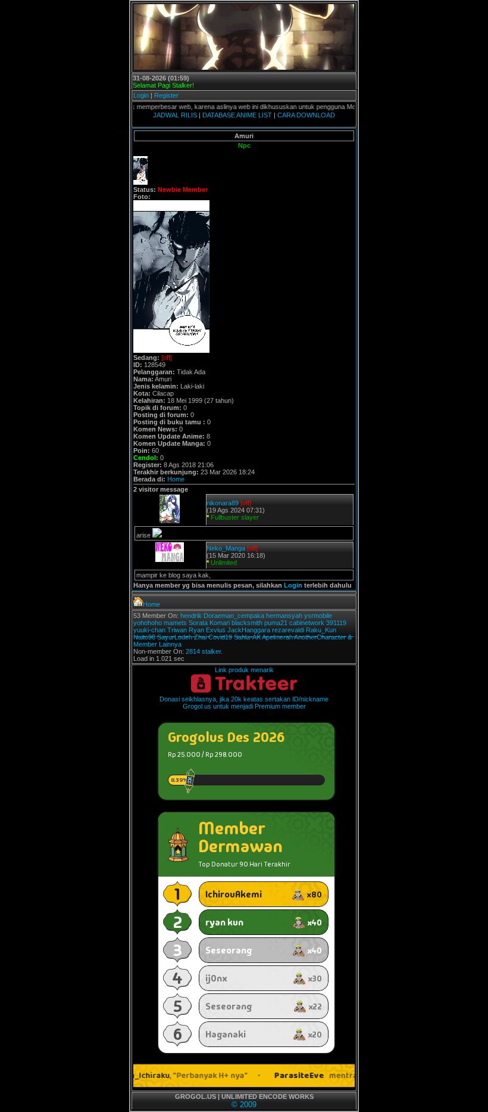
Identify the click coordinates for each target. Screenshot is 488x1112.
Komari (219, 622)
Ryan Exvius (207, 629)
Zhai (200, 637)
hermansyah (284, 615)
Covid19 (220, 637)
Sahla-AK (247, 637)
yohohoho (147, 622)
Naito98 (144, 637)
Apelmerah (277, 637)
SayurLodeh (174, 637)
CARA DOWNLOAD (306, 115)
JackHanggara (248, 629)
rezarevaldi (288, 629)
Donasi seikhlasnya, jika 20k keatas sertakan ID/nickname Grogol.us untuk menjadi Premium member (244, 702)
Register (166, 95)
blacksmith (247, 622)
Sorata (198, 622)
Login (141, 95)
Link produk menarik (244, 669)
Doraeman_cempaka (234, 615)
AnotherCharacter (320, 637)
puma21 (275, 622)
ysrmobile (318, 615)
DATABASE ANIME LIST (237, 115)
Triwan (177, 629)
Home (175, 479)
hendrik (191, 615)
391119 (336, 622)
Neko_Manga (226, 548)
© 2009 (244, 1104)
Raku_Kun (321, 629)
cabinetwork (306, 622)
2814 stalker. (204, 651)
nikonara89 (223, 503)
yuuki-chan (149, 629)
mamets (175, 622)
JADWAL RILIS (175, 115)
